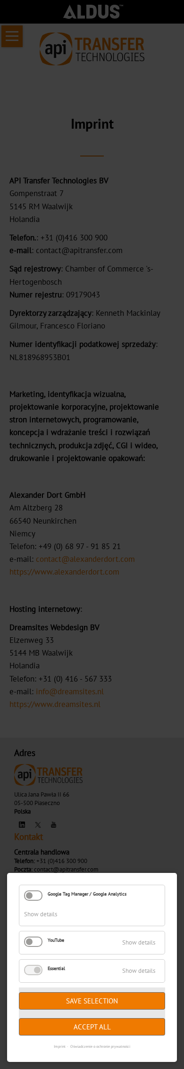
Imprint (60, 1046)
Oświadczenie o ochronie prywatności (100, 1046)
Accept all (92, 1026)
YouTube (56, 940)
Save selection (92, 1000)
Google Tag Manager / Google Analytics (87, 894)
